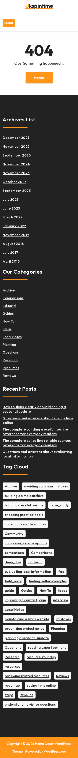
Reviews (9, 375)
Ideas (7, 329)
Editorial (9, 306)
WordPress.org (55, 751)
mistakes (63, 619)
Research (10, 360)
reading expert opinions (47, 647)
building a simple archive (24, 495)
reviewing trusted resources (27, 676)
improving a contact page (25, 600)
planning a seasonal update (27, 638)
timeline (26, 695)
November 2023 (16, 173)
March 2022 (13, 217)
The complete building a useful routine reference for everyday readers (35, 431)
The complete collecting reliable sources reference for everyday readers (37, 442)
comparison (14, 552)
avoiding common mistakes (46, 486)
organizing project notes (24, 628)
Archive (9, 290)
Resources (11, 368)
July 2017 (10, 252)
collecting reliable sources (25, 524)
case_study (59, 505)
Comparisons (13, 298)
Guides (8, 313)
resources (12, 666)
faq (61, 571)
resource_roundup (41, 657)
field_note (13, 581)
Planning (9, 344)
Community (14, 533)
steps (9, 695)
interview (60, 600)
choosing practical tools (24, 514)
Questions (11, 352)
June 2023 (11, 208)
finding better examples (48, 581)
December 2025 (16, 137)
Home (39, 77)
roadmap (12, 685)
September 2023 (17, 190)
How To (9, 321)
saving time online (41, 685)
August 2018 (13, 243)
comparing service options (26, 543)
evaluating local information (28, 571)
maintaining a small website (27, 619)
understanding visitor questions (30, 704)
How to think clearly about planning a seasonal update (34, 409)
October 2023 (14, 182)
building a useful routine (24, 505)
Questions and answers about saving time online (38, 420)
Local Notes (12, 337)
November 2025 (16, 146)
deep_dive (13, 562)
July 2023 (11, 199)
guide (9, 590)
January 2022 (14, 226)
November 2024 (16, 164)
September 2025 (17, 155)
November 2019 (16, 235)
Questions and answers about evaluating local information (37, 453)
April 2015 (11, 261)
